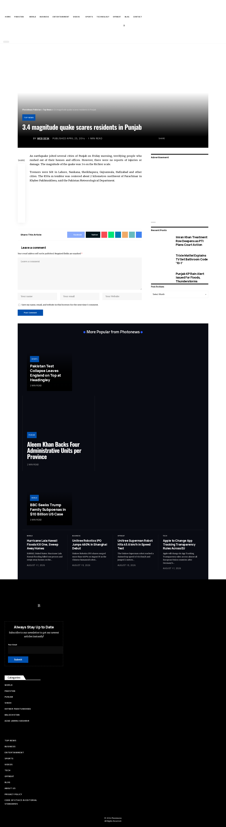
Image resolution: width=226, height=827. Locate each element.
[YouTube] (110, 25)
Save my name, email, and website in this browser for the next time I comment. (60, 304)
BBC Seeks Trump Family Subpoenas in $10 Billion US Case (48, 509)
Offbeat (121, 536)
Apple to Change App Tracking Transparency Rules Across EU (179, 544)
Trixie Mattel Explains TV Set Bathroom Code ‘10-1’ (192, 259)
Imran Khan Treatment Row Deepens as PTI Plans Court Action (191, 241)
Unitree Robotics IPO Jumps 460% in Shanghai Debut (89, 544)
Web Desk (43, 138)
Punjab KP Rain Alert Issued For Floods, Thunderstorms (190, 277)
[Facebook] (100, 25)
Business (76, 536)
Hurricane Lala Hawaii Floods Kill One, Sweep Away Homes (42, 544)
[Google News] (114, 25)
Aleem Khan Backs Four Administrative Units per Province (54, 450)
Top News (29, 117)
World (34, 498)
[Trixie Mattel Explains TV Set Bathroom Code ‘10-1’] (161, 259)
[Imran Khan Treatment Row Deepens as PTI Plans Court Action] (161, 241)
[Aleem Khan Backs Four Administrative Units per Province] (58, 419)
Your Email (12, 644)
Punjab (32, 435)
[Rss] (124, 25)
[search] (112, 35)
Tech (165, 536)
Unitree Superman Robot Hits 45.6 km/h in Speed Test (135, 544)
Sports (35, 359)
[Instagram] (119, 25)
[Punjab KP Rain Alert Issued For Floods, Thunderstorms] (161, 277)
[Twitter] (105, 25)
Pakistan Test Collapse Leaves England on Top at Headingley (45, 372)
